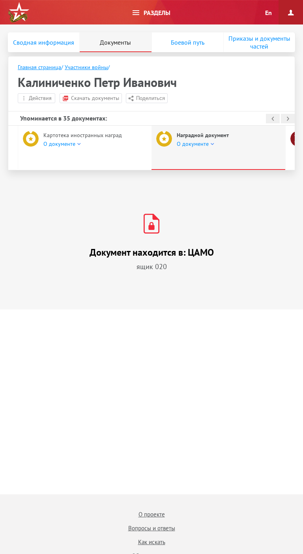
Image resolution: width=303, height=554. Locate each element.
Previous (273, 118)
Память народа (18, 12)
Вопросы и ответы (151, 528)
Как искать (151, 542)
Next (288, 118)
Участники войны (86, 67)
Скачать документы (95, 98)
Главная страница (39, 67)
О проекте (151, 514)
